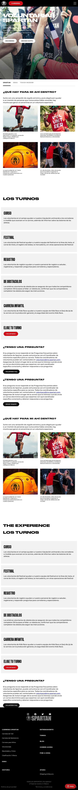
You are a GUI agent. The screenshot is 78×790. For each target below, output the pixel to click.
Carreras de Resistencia (10, 738)
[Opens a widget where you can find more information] (70, 786)
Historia (6, 770)
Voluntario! (11, 334)
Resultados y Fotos (9, 751)
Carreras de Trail (7, 734)
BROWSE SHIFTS (27, 41)
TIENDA (43, 735)
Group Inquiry (11, 404)
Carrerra (15, 3)
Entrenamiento (47, 729)
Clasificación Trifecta (9, 755)
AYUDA (43, 770)
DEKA (4, 761)
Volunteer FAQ (11, 371)
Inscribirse (9, 41)
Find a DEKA (45, 753)
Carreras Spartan (10, 729)
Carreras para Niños (9, 742)
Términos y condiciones (44, 787)
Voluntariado (6, 747)
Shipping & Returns (47, 774)
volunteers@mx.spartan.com (48, 360)
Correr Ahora (46, 747)
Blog (42, 741)
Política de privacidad (8, 787)
